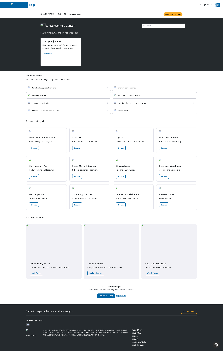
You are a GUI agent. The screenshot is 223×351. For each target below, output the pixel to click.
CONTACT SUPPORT (173, 14)
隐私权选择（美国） (138, 345)
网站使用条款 (136, 333)
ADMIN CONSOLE (74, 14)
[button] (216, 345)
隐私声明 (135, 339)
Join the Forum (189, 311)
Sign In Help (121, 296)
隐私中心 (135, 336)
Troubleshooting (106, 296)
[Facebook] (28, 324)
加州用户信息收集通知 (139, 342)
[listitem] (68, 88)
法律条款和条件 (137, 330)
